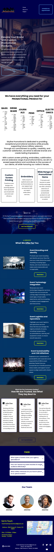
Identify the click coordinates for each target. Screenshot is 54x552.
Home (24, 7)
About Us (25, 9)
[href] (40, 528)
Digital (24, 11)
